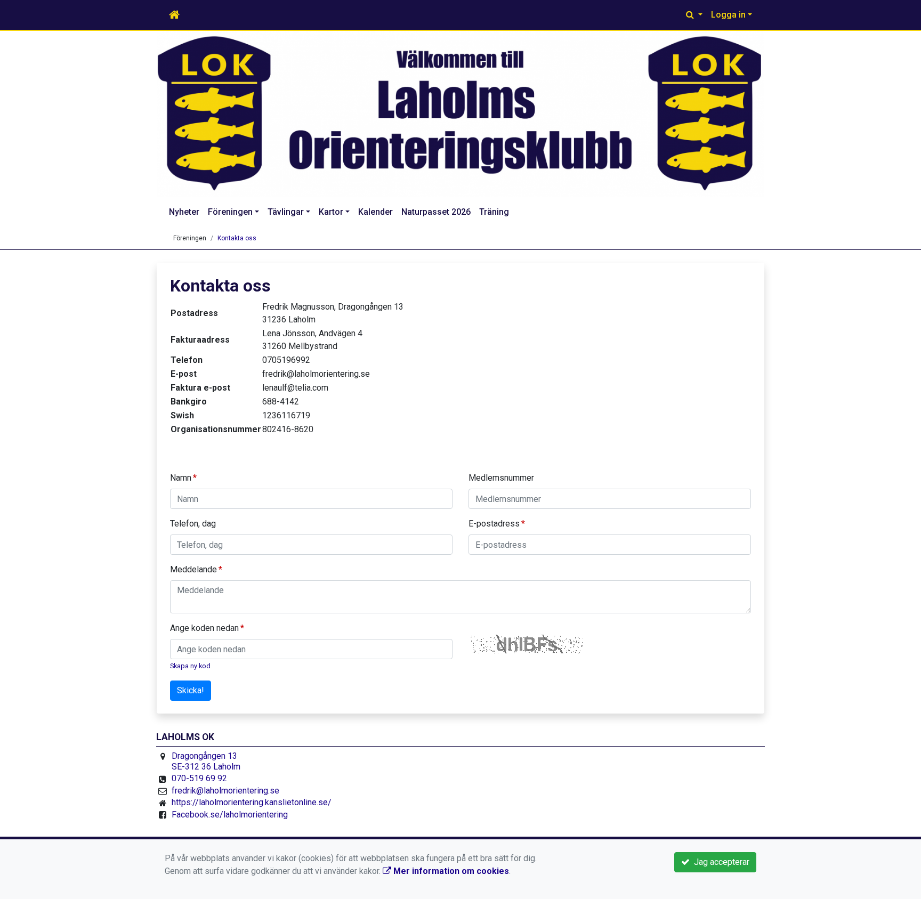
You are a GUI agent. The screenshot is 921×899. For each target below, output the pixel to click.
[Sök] (694, 15)
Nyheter (184, 212)
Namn (180, 478)
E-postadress (494, 524)
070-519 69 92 (199, 778)
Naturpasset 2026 (436, 212)
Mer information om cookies (450, 871)
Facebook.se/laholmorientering (230, 814)
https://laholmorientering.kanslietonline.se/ (252, 802)
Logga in (728, 15)
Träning (494, 212)
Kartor (331, 212)
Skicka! (190, 690)
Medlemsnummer (501, 478)
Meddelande (193, 569)
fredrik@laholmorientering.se (225, 790)
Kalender (375, 212)
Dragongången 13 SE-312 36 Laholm (206, 761)
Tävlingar (286, 212)
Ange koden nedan (204, 628)
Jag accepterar (719, 862)
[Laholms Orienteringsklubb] (460, 114)
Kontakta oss (236, 238)
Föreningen (230, 212)
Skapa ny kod (190, 666)
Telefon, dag (193, 524)
